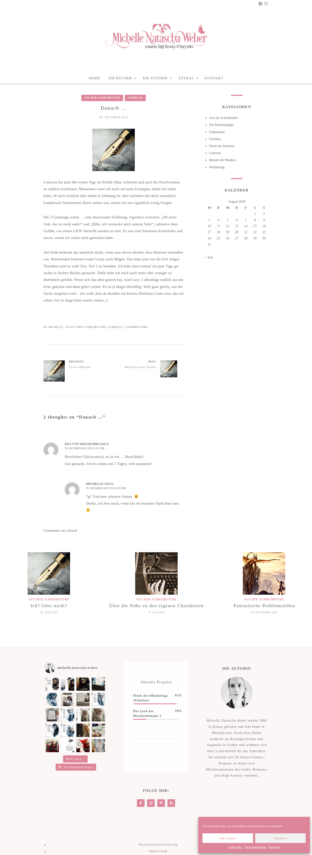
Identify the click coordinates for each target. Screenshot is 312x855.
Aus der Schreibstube (102, 97)
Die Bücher (120, 78)
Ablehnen (280, 838)
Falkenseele (217, 132)
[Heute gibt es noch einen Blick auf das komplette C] (67, 684)
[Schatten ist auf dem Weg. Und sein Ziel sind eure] (52, 699)
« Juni (209, 257)
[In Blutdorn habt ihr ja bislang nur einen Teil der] (98, 699)
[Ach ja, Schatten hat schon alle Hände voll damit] (52, 684)
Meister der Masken (222, 160)
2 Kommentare (136, 327)
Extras (186, 78)
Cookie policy (235, 847)
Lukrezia (135, 97)
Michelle (56, 327)
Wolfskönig (217, 167)
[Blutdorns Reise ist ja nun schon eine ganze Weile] (83, 699)
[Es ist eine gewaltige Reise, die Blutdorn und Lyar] (98, 730)
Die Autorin (155, 78)
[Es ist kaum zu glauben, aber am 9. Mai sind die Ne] (98, 745)
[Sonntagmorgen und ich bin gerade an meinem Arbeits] (98, 684)
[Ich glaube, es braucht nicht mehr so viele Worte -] (83, 684)
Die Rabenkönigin (221, 125)
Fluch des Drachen (221, 146)
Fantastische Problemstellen (264, 605)
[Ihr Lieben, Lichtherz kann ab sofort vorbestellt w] (98, 714)
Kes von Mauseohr (82, 444)
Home (94, 78)
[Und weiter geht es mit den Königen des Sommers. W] (52, 730)
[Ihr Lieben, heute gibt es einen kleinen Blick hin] (67, 699)
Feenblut (215, 139)
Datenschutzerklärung (255, 847)
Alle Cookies (227, 838)
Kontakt (214, 78)
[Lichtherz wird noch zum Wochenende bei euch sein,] (67, 714)
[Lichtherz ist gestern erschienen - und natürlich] (52, 714)
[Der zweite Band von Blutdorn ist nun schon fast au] (67, 730)
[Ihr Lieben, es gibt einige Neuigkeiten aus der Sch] (83, 745)
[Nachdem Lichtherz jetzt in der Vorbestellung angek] (83, 714)
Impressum (274, 847)
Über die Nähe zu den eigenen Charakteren (156, 605)
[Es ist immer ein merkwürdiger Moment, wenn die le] (83, 730)
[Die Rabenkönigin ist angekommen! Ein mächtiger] (52, 745)
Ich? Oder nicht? (49, 605)
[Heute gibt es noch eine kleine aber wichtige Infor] (67, 745)
